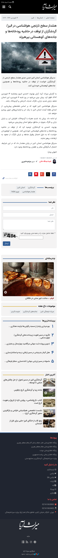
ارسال (6, 243)
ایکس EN (50, 477)
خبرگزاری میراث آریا (48, 6)
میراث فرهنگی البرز (47, 311)
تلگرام (52, 493)
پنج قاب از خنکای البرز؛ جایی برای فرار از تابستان (26, 422)
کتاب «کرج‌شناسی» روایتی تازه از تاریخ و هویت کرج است (22, 402)
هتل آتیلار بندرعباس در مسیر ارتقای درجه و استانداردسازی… (27, 352)
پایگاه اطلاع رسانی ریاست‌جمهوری (45, 454)
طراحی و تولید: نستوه (28, 554)
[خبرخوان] (27, 542)
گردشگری (31, 187)
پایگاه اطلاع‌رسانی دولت (48, 450)
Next (5, 281)
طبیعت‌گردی (15, 311)
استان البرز (21, 187)
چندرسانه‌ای (50, 259)
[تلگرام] (35, 542)
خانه (28, 536)
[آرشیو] (23, 542)
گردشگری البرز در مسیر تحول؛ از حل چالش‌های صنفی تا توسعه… (22, 381)
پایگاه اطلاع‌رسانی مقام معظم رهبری (44, 446)
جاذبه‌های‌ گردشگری (30, 311)
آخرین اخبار (50, 375)
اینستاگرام (50, 469)
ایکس (52, 473)
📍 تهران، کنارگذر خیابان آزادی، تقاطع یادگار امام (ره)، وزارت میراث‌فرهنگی (31, 512)
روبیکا (52, 489)
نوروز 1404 (15, 191)
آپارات (52, 481)
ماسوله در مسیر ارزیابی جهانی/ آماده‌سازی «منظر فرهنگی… (27, 361)
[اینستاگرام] (31, 542)
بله (53, 485)
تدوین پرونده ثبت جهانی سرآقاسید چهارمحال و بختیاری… (27, 344)
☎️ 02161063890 (49, 504)
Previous (52, 281)
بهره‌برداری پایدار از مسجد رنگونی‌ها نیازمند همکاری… (29, 326)
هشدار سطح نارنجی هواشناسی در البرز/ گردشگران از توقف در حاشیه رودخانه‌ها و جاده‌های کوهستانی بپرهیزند (31, 31)
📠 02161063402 (49, 508)
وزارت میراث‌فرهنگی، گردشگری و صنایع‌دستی (41, 458)
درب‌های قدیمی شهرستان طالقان (36, 298)
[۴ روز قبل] (49, 413)
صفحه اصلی (50, 18)
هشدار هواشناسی (29, 191)
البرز (32, 18)
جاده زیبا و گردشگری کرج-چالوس (28, 390)
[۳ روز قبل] (49, 383)
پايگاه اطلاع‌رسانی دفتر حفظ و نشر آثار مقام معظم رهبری (37, 442)
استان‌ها (40, 18)
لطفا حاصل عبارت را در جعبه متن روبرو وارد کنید (38, 233)
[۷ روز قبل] (28, 279)
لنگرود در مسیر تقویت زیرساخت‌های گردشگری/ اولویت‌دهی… (32, 336)
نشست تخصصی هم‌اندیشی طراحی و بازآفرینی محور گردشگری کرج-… (22, 412)
